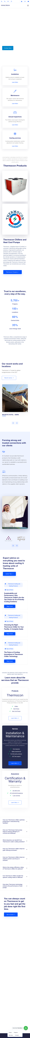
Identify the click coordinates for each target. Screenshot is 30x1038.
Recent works (8, 378)
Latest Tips (9, 574)
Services (11, 1035)
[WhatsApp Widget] (26, 1028)
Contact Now (7, 48)
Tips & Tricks (9, 589)
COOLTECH (5, 5)
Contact (17, 1035)
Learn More (15, 82)
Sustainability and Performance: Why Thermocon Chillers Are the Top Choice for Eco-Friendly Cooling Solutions (14, 597)
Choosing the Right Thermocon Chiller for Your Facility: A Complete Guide (14, 627)
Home (10, 1032)
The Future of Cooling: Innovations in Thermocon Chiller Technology (13, 654)
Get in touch (10, 914)
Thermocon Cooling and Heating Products (14, 585)
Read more (10, 606)
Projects (16, 1032)
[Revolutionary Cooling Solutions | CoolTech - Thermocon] (2, 1)
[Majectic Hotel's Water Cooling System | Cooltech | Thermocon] (15, 398)
